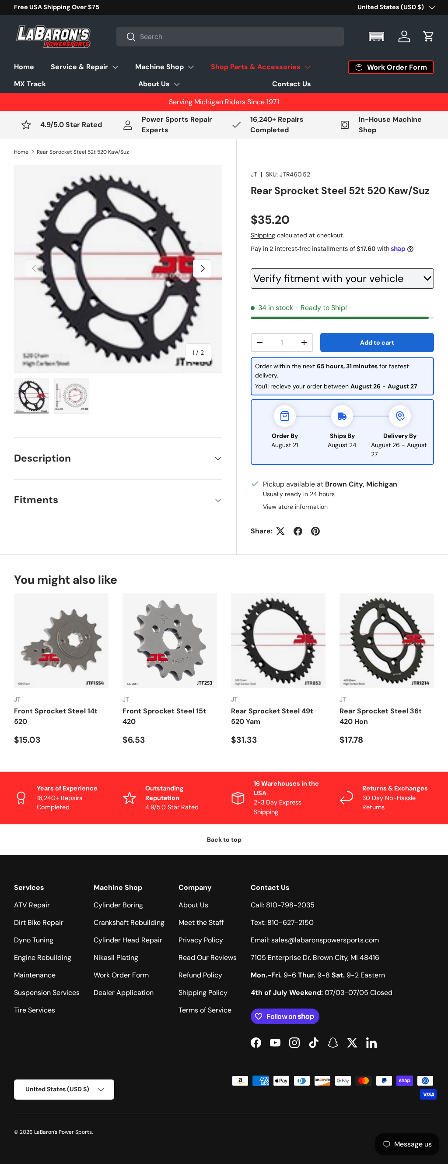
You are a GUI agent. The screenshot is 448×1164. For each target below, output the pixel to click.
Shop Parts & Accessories (256, 66)
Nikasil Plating (116, 957)
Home (24, 66)
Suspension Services (47, 992)
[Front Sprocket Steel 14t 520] (61, 640)
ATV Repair (32, 905)
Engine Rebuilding (42, 957)
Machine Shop (159, 66)
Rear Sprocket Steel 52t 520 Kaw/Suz (83, 151)
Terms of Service (204, 1010)
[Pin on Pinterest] (315, 531)
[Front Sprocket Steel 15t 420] (169, 640)
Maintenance (35, 975)
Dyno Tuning (33, 940)
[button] (377, 36)
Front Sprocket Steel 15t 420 (164, 716)
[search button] (126, 37)
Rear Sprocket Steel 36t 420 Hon (381, 716)
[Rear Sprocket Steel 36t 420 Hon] (387, 640)
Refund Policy (200, 975)
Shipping (263, 235)
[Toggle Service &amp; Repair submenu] (115, 67)
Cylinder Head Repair (128, 940)
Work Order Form (121, 975)
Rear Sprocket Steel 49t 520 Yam (272, 716)
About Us (154, 83)
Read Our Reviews (207, 957)
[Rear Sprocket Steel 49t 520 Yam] (278, 640)
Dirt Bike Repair (38, 922)
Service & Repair (79, 66)
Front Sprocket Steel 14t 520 (56, 716)
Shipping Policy (203, 992)
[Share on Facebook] (298, 531)
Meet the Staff (201, 922)
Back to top (224, 839)
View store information (295, 507)
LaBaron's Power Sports (63, 1132)
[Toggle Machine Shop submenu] (191, 67)
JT (254, 174)
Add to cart (377, 342)
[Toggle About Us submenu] (177, 84)
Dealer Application (124, 992)
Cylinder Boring (118, 905)
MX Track (30, 83)
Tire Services (34, 1010)
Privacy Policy (200, 940)
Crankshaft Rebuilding (129, 922)
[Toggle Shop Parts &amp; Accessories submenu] (307, 67)
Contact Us (291, 83)
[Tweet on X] (280, 531)
